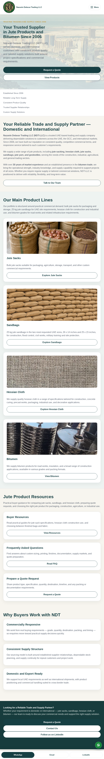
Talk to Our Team (52, 183)
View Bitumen (52, 476)
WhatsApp (98, 745)
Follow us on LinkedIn (52, 734)
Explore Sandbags (52, 342)
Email (52, 755)
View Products (52, 77)
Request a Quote (52, 70)
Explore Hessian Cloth (52, 409)
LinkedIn (86, 755)
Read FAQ (52, 564)
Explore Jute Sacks (52, 275)
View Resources (52, 533)
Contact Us (52, 728)
